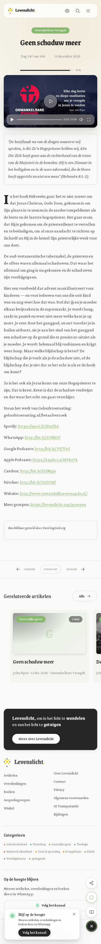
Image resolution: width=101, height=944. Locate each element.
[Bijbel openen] (91, 911)
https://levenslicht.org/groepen (58, 504)
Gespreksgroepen (17, 800)
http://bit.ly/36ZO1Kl (38, 482)
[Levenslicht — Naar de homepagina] (21, 11)
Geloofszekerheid (16, 844)
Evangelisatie (73, 851)
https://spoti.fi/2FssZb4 (38, 426)
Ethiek (90, 851)
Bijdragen (61, 814)
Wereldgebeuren (16, 858)
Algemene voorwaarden (71, 798)
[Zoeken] (77, 10)
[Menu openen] (88, 10)
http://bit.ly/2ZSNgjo (38, 471)
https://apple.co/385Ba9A (55, 459)
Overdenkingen (15, 783)
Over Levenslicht (66, 773)
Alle (82, 596)
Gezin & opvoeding (49, 851)
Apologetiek (38, 858)
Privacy (59, 790)
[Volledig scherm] (89, 120)
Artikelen (10, 775)
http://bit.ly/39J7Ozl (52, 448)
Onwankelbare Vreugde (50, 30)
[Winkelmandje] (67, 10)
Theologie (82, 844)
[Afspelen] (50, 101)
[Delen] (91, 883)
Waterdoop (39, 844)
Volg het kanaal (53, 905)
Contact (60, 781)
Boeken (9, 792)
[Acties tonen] (91, 926)
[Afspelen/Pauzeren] (12, 120)
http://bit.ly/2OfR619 (43, 437)
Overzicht (50, 569)
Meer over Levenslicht (36, 739)
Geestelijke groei (61, 844)
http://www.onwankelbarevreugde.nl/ (53, 493)
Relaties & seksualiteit (19, 851)
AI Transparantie (66, 806)
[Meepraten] (91, 897)
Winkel (9, 808)
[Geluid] (81, 120)
